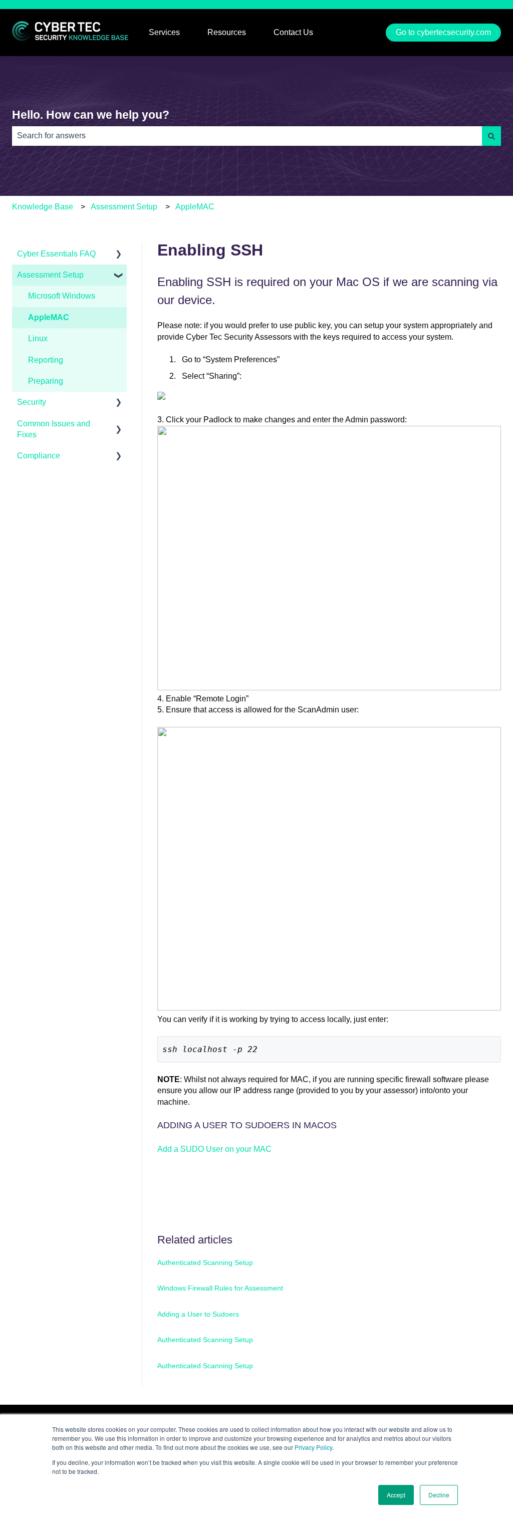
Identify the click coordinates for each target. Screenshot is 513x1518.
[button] (119, 254)
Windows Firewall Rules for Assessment (220, 1288)
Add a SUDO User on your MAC (214, 1149)
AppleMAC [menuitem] (48, 317)
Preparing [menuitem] (45, 381)
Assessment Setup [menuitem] (50, 275)
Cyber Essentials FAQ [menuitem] (56, 253)
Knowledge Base (42, 206)
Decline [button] (438, 1494)
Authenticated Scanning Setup (205, 1262)
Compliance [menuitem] (38, 455)
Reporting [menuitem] (45, 360)
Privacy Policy (313, 1447)
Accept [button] (396, 1494)
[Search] (491, 135)
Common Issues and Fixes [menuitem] (53, 429)
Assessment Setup (124, 206)
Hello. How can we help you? (90, 114)
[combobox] (247, 135)
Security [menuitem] (31, 402)
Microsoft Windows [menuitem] (61, 296)
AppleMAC (194, 206)
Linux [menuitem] (38, 338)
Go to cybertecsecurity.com (443, 32)
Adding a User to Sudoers (198, 1314)
